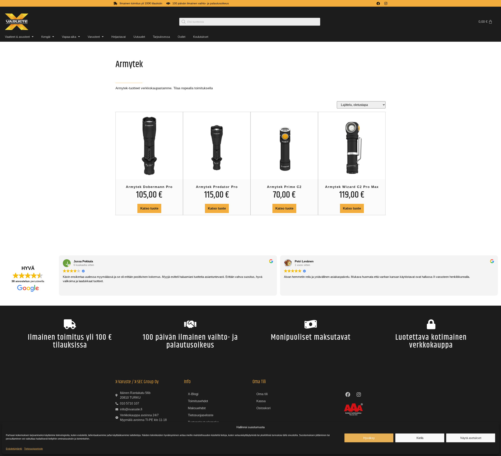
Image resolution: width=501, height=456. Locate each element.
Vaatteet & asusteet (17, 36)
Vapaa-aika (69, 36)
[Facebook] (378, 3)
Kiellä (419, 438)
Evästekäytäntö (14, 448)
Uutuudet (139, 36)
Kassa (261, 401)
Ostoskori (263, 408)
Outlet (181, 36)
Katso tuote (149, 208)
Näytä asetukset (470, 438)
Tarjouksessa (161, 36)
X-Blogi (193, 394)
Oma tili (262, 394)
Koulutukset (200, 36)
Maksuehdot (197, 408)
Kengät (45, 36)
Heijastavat (118, 36)
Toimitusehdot (198, 401)
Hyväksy (369, 438)
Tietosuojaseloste (33, 448)
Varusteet (94, 36)
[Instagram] (385, 3)
